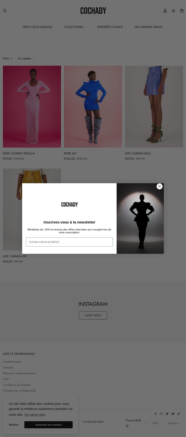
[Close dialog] (159, 186)
